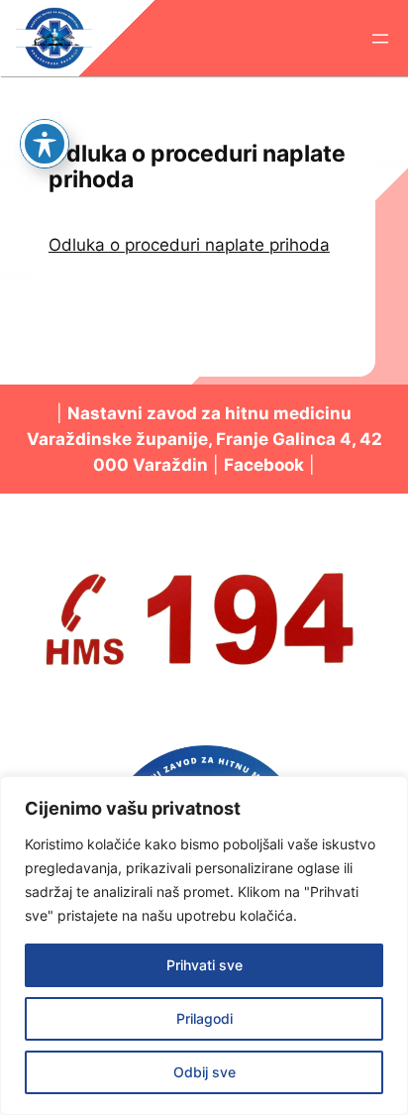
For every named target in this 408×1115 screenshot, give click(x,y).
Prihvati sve (204, 964)
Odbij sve (204, 1071)
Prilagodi (204, 1018)
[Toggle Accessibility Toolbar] (44, 143)
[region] (204, 945)
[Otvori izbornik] (380, 39)
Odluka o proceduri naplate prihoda (189, 245)
